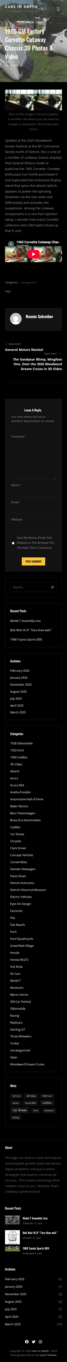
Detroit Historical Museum (28, 890)
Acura (14, 778)
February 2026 (19, 671)
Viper (13, 1057)
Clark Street (18, 848)
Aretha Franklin (20, 792)
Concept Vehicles (21, 855)
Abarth (14, 771)
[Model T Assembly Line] (12, 1221)
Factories (16, 911)
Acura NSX (17, 785)
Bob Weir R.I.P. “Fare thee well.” (31, 630)
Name (16, 485)
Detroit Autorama (22, 883)
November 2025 (21, 685)
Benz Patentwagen (22, 813)
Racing (14, 1016)
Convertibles (18, 862)
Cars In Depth (21, 7)
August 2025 (18, 692)
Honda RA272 (19, 960)
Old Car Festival (20, 1002)
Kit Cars (15, 974)
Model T (15, 981)
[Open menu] (58, 9)
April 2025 (17, 706)
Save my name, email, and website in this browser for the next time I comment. (35, 543)
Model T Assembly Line (25, 621)
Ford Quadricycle (21, 939)
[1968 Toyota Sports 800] (12, 1249)
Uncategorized (28, 282)
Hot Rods (16, 967)
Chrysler (15, 841)
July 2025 (16, 699)
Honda (14, 953)
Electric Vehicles (21, 897)
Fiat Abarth (17, 925)
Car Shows (17, 834)
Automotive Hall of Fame (26, 799)
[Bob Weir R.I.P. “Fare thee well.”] (12, 1238)
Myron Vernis (19, 995)
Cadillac (15, 827)
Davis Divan (18, 876)
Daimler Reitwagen (23, 869)
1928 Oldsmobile (21, 743)
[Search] (52, 587)
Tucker (14, 1043)
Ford (13, 932)
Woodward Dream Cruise (27, 1064)
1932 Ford (17, 750)
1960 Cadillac (19, 757)
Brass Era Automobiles (25, 820)
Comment (19, 436)
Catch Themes (48, 1355)
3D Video (16, 764)
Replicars (16, 1023)
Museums (16, 988)
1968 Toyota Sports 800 (26, 639)
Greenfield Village (22, 946)
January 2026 (19, 678)
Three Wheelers (20, 1036)
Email (16, 502)
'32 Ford (16, 1096)
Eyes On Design (20, 904)
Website (16, 519)
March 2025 (18, 712)
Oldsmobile (18, 1009)
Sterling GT (17, 1030)
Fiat (12, 918)
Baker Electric (19, 806)
